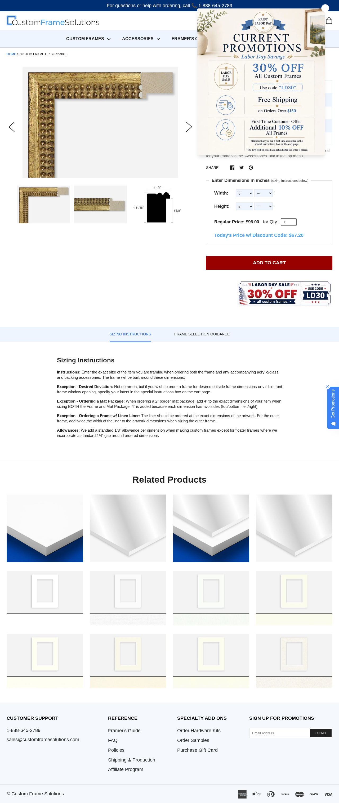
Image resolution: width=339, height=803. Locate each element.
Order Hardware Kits (199, 730)
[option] (100, 122)
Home (11, 54)
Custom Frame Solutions (37, 793)
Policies (116, 750)
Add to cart (269, 262)
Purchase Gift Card (197, 750)
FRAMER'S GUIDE (190, 38)
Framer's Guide (124, 730)
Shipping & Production (131, 760)
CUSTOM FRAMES (85, 38)
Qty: (274, 221)
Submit (320, 733)
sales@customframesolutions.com (43, 739)
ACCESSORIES (138, 38)
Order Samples (193, 740)
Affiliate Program (125, 769)
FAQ (113, 740)
